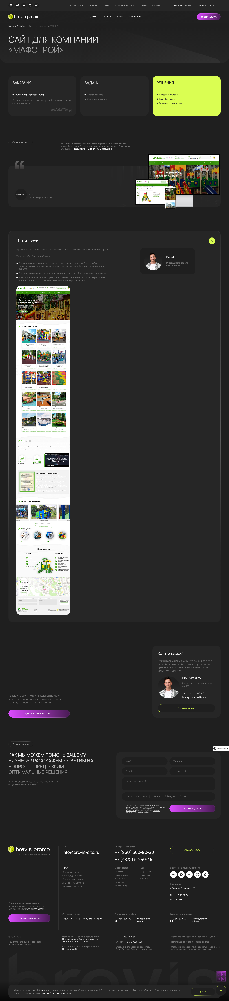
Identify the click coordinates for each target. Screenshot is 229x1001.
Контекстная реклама (73, 879)
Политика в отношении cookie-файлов (190, 942)
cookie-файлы (36, 990)
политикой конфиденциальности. (57, 993)
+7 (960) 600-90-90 (178, 920)
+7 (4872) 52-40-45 (207, 5)
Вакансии (92, 5)
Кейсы (120, 17)
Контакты (156, 5)
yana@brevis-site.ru (144, 920)
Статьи (144, 5)
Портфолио (146, 871)
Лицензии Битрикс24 (72, 886)
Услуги (65, 868)
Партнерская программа (124, 5)
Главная (12, 26)
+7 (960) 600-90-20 (182, 5)
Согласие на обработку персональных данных (194, 937)
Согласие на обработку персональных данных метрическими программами (145, 809)
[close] (227, 748)
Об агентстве (75, 5)
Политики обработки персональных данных (143, 812)
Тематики (145, 875)
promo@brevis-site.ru (200, 920)
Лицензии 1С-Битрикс (73, 883)
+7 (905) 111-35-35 (193, 692)
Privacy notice (221, 748)
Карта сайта (121, 885)
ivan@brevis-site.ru (194, 697)
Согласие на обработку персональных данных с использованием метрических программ (195, 948)
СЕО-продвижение (72, 875)
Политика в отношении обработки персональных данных (25, 943)
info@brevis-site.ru (80, 852)
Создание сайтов (71, 872)
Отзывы (105, 5)
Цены (143, 868)
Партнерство (121, 875)
